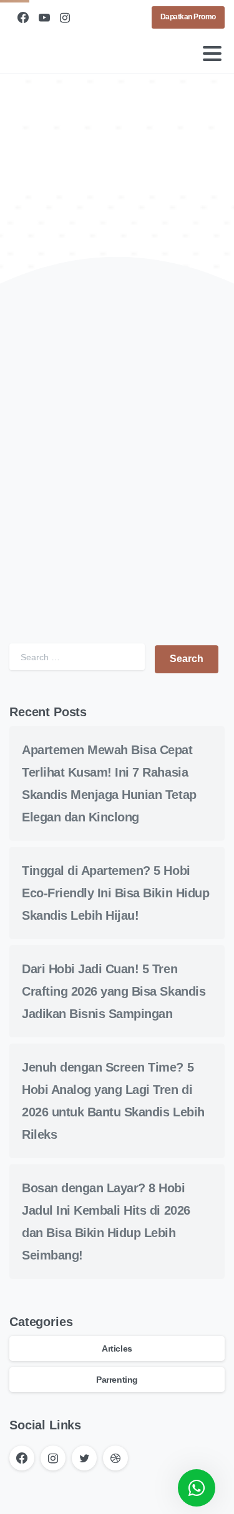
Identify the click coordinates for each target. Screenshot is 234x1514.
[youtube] (44, 17)
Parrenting (116, 1380)
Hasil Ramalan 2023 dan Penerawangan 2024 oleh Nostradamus (106, 534)
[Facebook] (23, 17)
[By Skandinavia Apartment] (29, 349)
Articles (117, 1348)
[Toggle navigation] (212, 53)
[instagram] (65, 17)
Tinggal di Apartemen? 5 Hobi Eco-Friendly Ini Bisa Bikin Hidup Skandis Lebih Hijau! (115, 893)
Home (104, 199)
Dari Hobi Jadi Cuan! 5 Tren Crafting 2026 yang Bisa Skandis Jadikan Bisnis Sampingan (113, 991)
